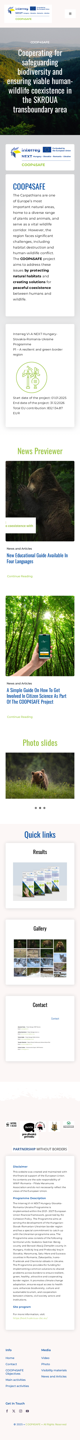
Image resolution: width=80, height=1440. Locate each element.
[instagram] (20, 1411)
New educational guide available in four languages (37, 558)
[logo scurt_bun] (28, 6)
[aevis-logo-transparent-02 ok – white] (29, 1123)
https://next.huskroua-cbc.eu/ (30, 1318)
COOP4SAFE (33, 1424)
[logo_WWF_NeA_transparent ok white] (11, 1123)
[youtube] (27, 1411)
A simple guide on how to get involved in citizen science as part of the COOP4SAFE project (36, 695)
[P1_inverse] (31, 360)
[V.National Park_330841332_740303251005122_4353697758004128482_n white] (68, 1123)
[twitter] (13, 1411)
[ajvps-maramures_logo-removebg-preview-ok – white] (54, 1123)
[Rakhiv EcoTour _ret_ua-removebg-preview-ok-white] (40, 1123)
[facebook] (7, 1411)
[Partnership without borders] (40, 1147)
